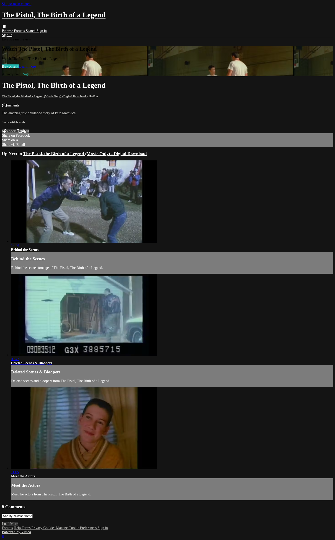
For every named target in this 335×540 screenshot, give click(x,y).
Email (25, 131)
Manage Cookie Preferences (77, 528)
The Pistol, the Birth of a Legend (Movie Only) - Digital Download (44, 96)
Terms (26, 528)
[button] (4, 26)
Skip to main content (16, 4)
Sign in (41, 31)
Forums (20, 31)
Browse (8, 31)
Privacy (37, 528)
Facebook (9, 131)
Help (18, 528)
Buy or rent (10, 66)
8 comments (10, 105)
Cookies (49, 528)
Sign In (7, 35)
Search (31, 31)
